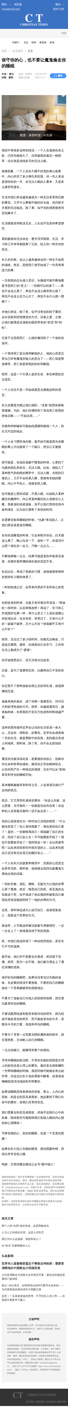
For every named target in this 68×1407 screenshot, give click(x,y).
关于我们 (30, 1402)
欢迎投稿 (51, 1402)
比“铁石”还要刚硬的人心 (16, 1245)
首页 (5, 51)
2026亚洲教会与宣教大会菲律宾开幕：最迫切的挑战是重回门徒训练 (33, 1276)
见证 (26, 42)
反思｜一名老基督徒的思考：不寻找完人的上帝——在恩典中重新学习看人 (33, 1298)
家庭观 (42, 42)
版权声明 (61, 1402)
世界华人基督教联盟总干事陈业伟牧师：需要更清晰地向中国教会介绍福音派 (33, 1266)
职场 (52, 42)
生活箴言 (18, 51)
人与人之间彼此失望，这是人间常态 (23, 1232)
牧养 (34, 42)
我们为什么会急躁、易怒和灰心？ (21, 1239)
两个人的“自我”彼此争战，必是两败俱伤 (25, 1225)
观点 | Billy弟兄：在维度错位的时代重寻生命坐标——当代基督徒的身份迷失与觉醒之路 (33, 1287)
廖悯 (11, 77)
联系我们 (40, 1402)
